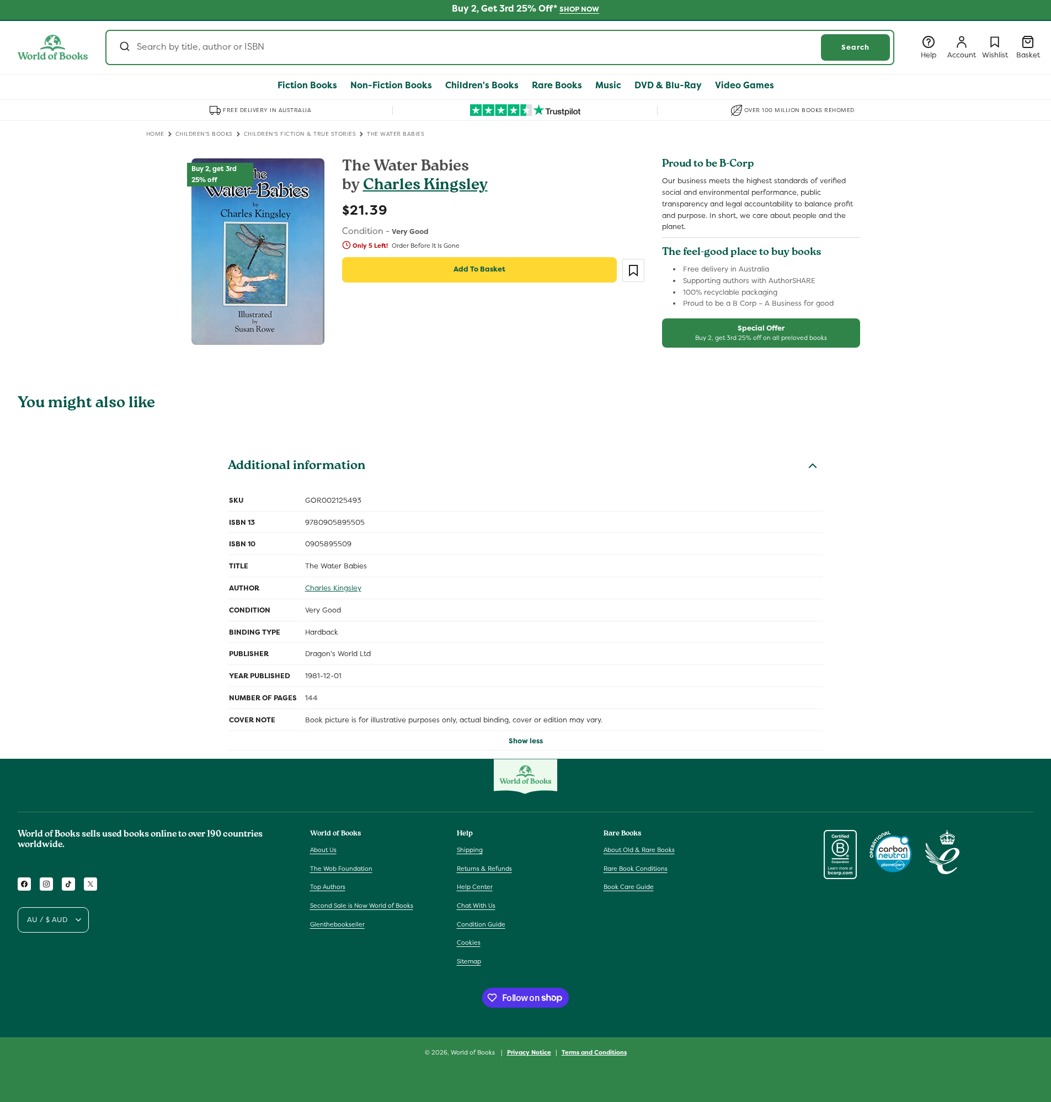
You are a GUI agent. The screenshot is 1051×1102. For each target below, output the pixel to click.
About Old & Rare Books (639, 850)
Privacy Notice (529, 1051)
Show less (526, 741)
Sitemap (469, 961)
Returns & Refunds (484, 868)
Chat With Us (476, 905)
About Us (323, 850)
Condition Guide (481, 924)
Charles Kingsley (425, 186)
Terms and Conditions (594, 1051)
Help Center (475, 887)
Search (855, 47)
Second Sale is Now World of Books (361, 905)
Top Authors (327, 887)
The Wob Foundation (341, 868)
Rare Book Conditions (636, 868)
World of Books (474, 1052)
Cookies (469, 942)
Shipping (470, 850)
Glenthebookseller (337, 924)
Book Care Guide (629, 887)
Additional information (296, 466)
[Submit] (124, 47)
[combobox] (499, 47)
